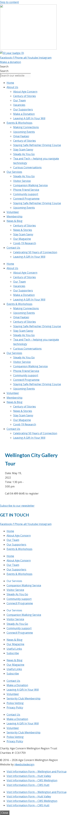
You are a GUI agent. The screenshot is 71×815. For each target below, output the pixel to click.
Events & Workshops (19, 123)
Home (10, 83)
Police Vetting (15, 703)
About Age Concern (25, 91)
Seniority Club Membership (23, 698)
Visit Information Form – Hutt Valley (29, 776)
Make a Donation (24, 114)
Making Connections (26, 127)
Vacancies (19, 105)
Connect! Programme (26, 198)
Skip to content (9, 2)
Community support (25, 194)
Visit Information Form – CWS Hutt (28, 785)
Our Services (14, 172)
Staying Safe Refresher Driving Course (37, 145)
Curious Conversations (27, 167)
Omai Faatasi (21, 136)
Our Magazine (22, 239)
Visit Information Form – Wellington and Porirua (36, 771)
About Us (12, 87)
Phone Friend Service (26, 190)
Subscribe (13, 653)
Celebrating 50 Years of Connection (35, 252)
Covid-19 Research (24, 243)
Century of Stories (24, 96)
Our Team (19, 100)
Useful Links (14, 649)
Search (4, 66)
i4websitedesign (24, 764)
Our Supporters (23, 109)
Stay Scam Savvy (23, 149)
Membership (14, 216)
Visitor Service (22, 181)
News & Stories (22, 230)
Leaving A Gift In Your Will (29, 118)
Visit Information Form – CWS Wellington (32, 780)
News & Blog (14, 221)
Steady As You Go (24, 154)
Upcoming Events (24, 132)
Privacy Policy (15, 707)
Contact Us (13, 247)
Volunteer (13, 212)
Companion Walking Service (30, 185)
